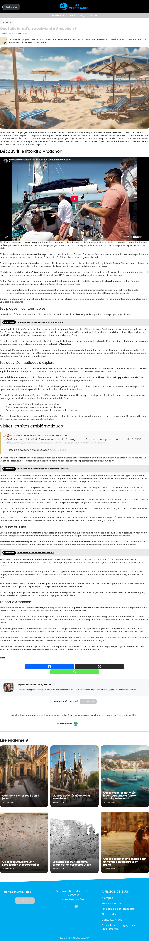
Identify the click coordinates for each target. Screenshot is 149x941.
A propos (107, 898)
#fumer (56, 442)
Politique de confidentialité (118, 908)
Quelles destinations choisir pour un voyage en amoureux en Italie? (124, 862)
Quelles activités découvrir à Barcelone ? (71, 797)
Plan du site (109, 914)
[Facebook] (49, 666)
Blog (82, 15)
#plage (66, 442)
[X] (99, 666)
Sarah (24, 33)
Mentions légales (112, 903)
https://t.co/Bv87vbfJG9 (23, 442)
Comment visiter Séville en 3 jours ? (20, 797)
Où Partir (93, 15)
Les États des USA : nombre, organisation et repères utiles (72, 863)
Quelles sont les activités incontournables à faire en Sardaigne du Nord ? (120, 795)
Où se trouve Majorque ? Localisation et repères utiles (20, 863)
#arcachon (44, 442)
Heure (72, 15)
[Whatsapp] (74, 671)
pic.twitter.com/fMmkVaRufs (88, 442)
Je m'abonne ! (64, 723)
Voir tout (25, 900)
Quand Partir (57, 15)
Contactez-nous (112, 919)
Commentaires (88, 701)
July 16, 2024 (58, 450)
